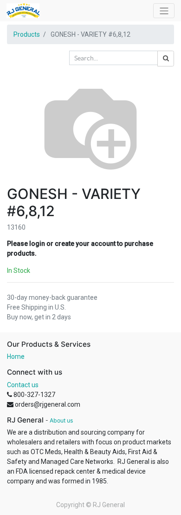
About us (61, 420)
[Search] (165, 58)
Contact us (23, 385)
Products (26, 34)
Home (16, 356)
